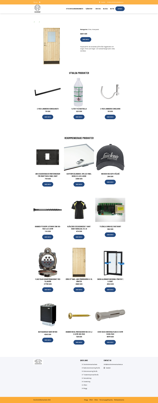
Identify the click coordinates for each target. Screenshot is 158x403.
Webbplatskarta (119, 400)
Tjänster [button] (89, 9)
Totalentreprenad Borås (91, 375)
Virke (36, 22)
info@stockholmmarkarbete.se (115, 2)
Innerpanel (43, 22)
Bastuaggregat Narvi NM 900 (47, 332)
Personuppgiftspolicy (106, 400)
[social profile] (39, 2)
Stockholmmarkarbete (74, 9)
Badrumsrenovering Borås (91, 368)
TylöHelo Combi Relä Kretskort (110, 226)
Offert (120, 9)
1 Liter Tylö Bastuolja (79, 109)
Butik (112, 9)
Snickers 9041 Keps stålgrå (110, 174)
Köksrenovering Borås (90, 371)
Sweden (103, 2)
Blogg (105, 9)
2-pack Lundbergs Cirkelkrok (110, 109)
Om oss (98, 9)
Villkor (96, 400)
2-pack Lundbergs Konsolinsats (48, 109)
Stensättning (87, 378)
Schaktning (86, 381)
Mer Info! (86, 39)
